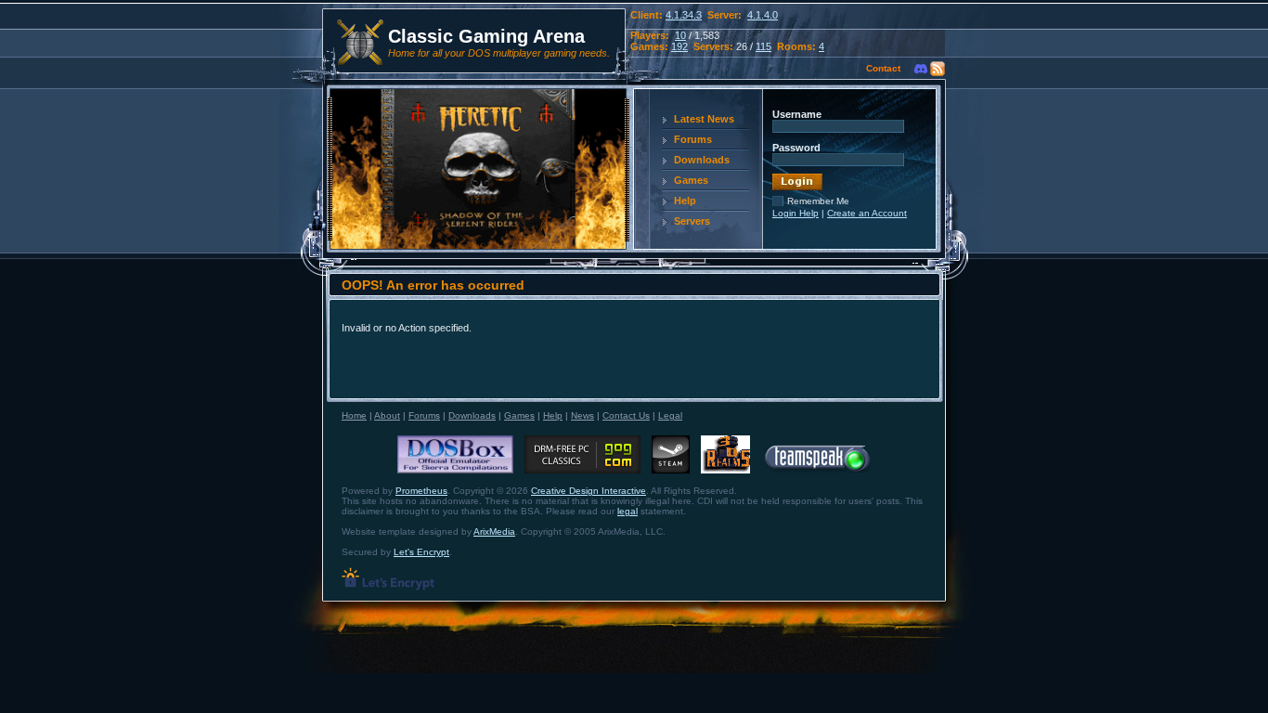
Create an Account (867, 213)
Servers (692, 221)
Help (685, 200)
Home (354, 415)
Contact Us (626, 415)
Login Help (795, 213)
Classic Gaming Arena (486, 36)
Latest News (704, 118)
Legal (670, 415)
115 (763, 46)
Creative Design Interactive (588, 491)
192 (679, 46)
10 (680, 35)
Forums (693, 139)
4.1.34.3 (684, 14)
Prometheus (421, 491)
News (582, 415)
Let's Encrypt (421, 552)
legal (627, 511)
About (387, 415)
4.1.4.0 (762, 14)
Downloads (702, 159)
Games (691, 180)
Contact (883, 68)
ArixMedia (494, 531)
